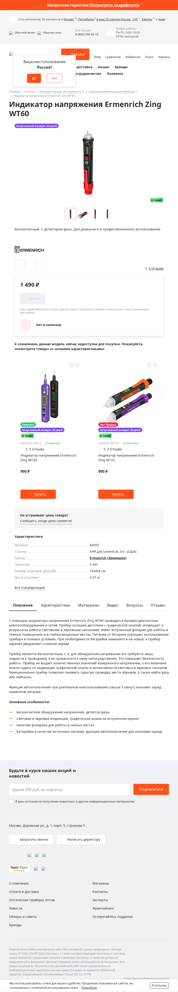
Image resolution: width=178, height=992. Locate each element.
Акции (103, 67)
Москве (69, 19)
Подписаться (151, 789)
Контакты (100, 891)
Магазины (100, 883)
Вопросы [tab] (134, 605)
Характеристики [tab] (55, 605)
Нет (54, 78)
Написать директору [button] (83, 839)
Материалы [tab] (88, 605)
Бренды (121, 67)
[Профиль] (97, 52)
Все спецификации (30, 587)
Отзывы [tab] (158, 605)
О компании (19, 883)
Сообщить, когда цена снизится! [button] (46, 521)
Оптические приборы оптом (32, 900)
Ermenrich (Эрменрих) (108, 558)
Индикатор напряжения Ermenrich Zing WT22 (126, 457)
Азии (161, 19)
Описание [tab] (23, 605)
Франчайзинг (103, 908)
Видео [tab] (112, 605)
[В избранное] (20, 265)
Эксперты (100, 900)
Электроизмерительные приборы (112, 92)
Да (34, 78)
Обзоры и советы (23, 916)
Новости (15, 908)
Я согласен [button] (159, 985)
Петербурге (86, 19)
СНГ (135, 19)
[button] (22, 32)
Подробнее (89, 988)
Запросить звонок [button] (33, 839)
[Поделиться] (42, 265)
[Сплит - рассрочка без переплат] (156, 200)
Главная (14, 92)
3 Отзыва (156, 268)
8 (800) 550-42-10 (86, 34)
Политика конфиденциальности (146, 978)
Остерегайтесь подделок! (112, 916)
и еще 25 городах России (113, 19)
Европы (147, 19)
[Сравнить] (31, 265)
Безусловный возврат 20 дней (36, 126)
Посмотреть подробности (114, 5)
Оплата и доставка (76, 67)
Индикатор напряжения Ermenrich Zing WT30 (48, 457)
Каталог (30, 92)
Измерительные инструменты (60, 92)
